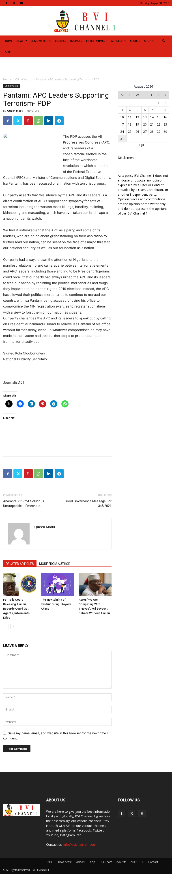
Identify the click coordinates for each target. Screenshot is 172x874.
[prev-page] (6, 626)
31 (122, 139)
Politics (60, 40)
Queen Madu (15, 110)
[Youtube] (21, 3)
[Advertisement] (86, 67)
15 (158, 117)
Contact (153, 862)
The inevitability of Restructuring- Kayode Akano (56, 604)
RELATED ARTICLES (20, 564)
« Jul (141, 145)
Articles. (117, 40)
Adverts (121, 862)
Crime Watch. (39, 40)
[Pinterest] (28, 120)
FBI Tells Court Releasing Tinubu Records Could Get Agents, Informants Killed (16, 608)
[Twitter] (14, 3)
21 (152, 124)
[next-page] (13, 626)
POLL (50, 862)
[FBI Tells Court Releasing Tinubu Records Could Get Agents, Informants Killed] (19, 584)
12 (137, 117)
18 (129, 124)
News (20, 40)
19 (137, 124)
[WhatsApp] (38, 120)
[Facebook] (6, 3)
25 (129, 131)
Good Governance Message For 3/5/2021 (88, 503)
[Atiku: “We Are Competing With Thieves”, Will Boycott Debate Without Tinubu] (95, 584)
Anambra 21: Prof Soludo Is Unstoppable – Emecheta (23, 503)
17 (122, 124)
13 (145, 117)
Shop (147, 40)
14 (152, 117)
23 (165, 124)
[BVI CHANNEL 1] (86, 21)
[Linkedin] (48, 120)
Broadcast (64, 862)
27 (145, 131)
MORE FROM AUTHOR (54, 564)
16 (165, 117)
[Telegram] (59, 120)
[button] (163, 41)
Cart (8, 51)
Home (9, 40)
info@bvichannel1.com (79, 844)
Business (76, 40)
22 (158, 124)
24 (122, 131)
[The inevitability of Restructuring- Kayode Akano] (57, 584)
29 (158, 131)
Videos (80, 862)
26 (137, 131)
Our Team (105, 862)
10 (122, 117)
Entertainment (96, 40)
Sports (135, 40)
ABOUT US (137, 862)
